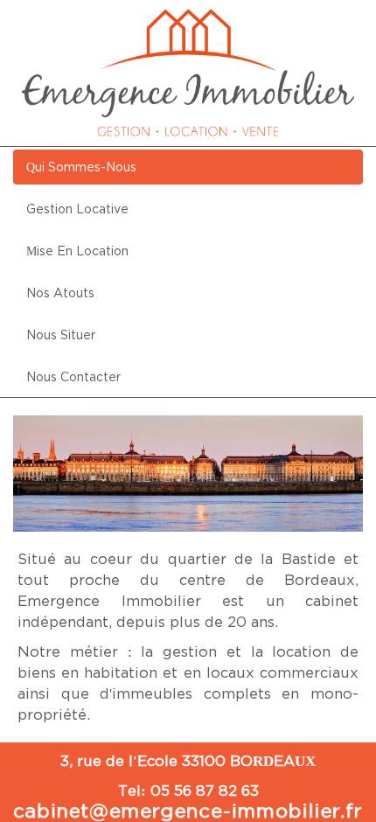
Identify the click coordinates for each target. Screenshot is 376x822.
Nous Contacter (73, 376)
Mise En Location (77, 250)
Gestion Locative (77, 208)
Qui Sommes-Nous (81, 166)
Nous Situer (60, 334)
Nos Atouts (60, 292)
